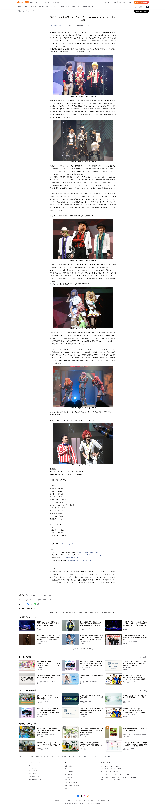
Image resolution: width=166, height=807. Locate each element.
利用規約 (78, 800)
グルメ (30, 6)
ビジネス (68, 6)
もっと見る (143, 657)
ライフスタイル (53, 6)
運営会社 (57, 800)
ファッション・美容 (42, 6)
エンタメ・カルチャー (33, 595)
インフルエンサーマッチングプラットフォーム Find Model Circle (118, 777)
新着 (19, 6)
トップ (19, 756)
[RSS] (88, 796)
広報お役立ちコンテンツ (35, 779)
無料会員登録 (68, 766)
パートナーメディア (34, 773)
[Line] (35, 604)
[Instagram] (85, 796)
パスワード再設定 (70, 771)
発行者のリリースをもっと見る (83, 648)
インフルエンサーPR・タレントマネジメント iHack (115, 774)
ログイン (67, 768)
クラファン (91, 6)
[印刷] (38, 604)
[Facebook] (28, 604)
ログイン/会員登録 (142, 2)
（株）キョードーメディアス (58, 25)
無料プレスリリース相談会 (72, 785)
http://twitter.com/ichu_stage (93, 555)
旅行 (34, 6)
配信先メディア (33, 771)
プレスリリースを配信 (110, 2)
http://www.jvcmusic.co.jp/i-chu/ (88, 552)
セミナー (67, 788)
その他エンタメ (31, 600)
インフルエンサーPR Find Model (110, 771)
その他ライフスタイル (44, 600)
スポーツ (61, 6)
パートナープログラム (68, 800)
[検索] (147, 7)
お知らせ (67, 780)
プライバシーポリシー (90, 800)
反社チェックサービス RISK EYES (110, 780)
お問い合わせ (68, 774)
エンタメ (24, 6)
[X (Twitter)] (31, 604)
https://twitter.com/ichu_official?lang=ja (79, 560)
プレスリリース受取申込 (71, 782)
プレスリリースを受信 (125, 2)
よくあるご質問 (69, 777)
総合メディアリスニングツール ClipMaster (112, 768)
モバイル (79, 6)
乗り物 (85, 6)
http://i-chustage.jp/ (67, 544)
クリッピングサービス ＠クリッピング (111, 766)
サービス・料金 (33, 768)
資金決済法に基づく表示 (104, 800)
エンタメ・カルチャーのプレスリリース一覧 (36, 756)
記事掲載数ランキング (35, 776)
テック (73, 6)
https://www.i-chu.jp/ (72, 557)
